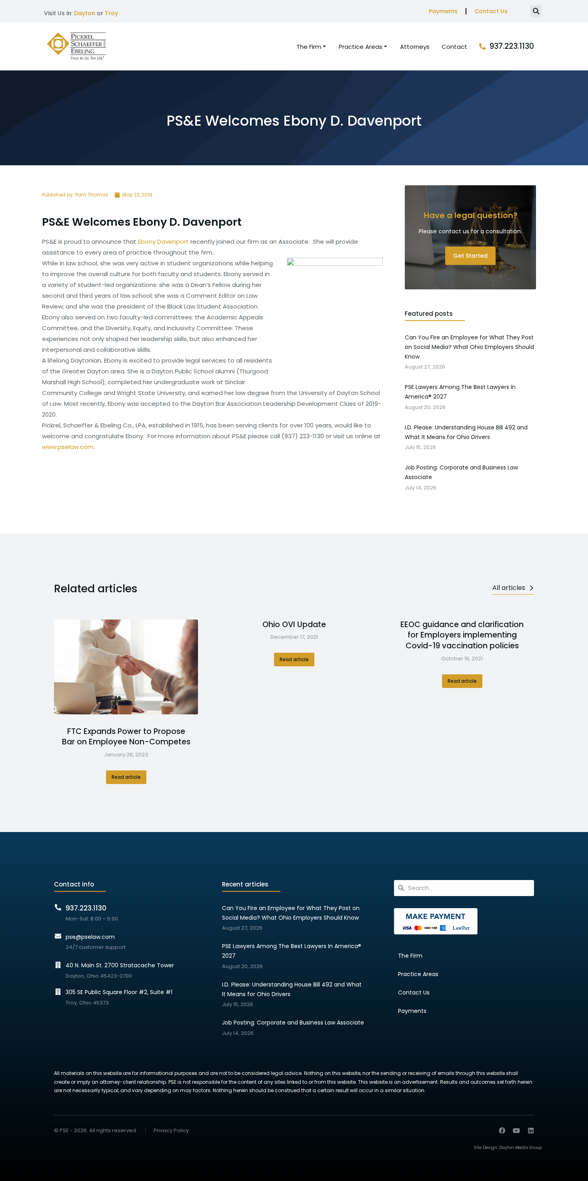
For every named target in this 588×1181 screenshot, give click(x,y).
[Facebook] (502, 1130)
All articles (508, 587)
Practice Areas (418, 974)
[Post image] (126, 667)
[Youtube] (516, 1130)
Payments (443, 11)
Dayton (84, 13)
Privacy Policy (171, 1130)
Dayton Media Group (520, 1148)
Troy (111, 13)
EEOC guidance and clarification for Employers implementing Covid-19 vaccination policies (462, 635)
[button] (536, 11)
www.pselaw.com (68, 447)
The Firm (410, 956)
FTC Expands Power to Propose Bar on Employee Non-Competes (126, 737)
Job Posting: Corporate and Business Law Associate (293, 1023)
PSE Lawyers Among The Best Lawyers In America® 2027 (291, 951)
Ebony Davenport (162, 241)
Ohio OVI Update (294, 625)
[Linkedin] (531, 1130)
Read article (126, 777)
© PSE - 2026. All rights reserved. (95, 1130)
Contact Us (491, 11)
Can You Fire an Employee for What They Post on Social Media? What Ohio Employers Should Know (291, 913)
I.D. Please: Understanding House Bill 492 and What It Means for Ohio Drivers (292, 989)
